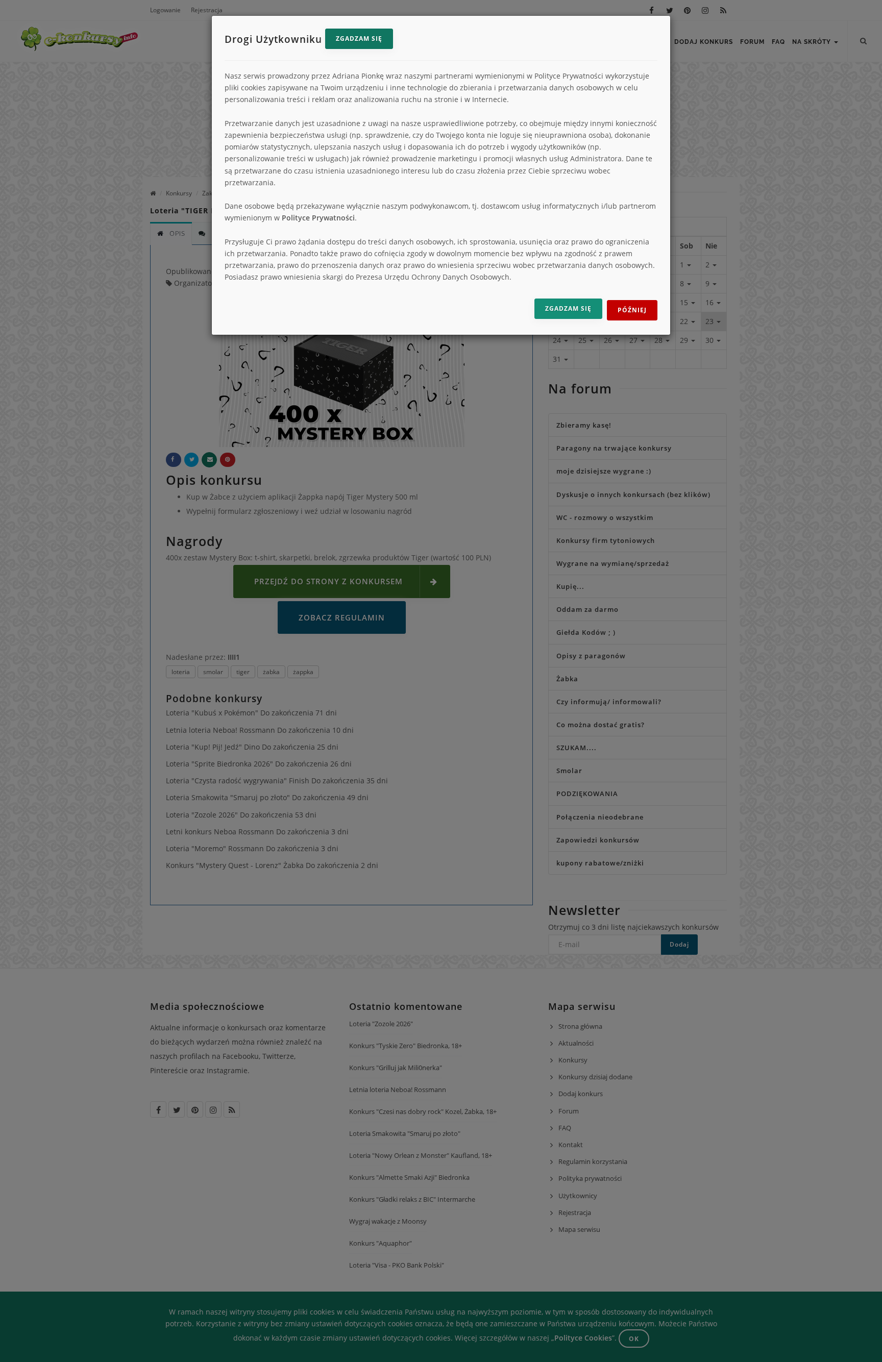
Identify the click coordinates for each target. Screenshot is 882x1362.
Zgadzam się (359, 38)
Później (632, 310)
